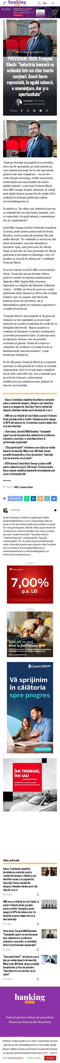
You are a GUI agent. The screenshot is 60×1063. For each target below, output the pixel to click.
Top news (24, 52)
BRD (16, 487)
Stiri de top (37, 52)
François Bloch (26, 487)
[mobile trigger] (5, 3)
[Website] (55, 510)
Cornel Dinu (28, 101)
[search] (39, 3)
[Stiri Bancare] (17, 3)
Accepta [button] (50, 1058)
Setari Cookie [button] (33, 1058)
